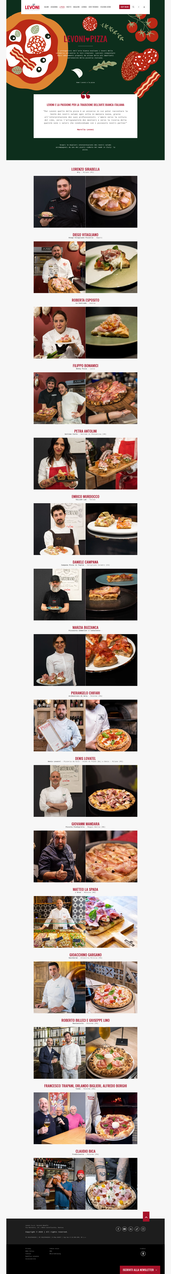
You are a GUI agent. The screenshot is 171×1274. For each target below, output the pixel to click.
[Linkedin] (130, 1229)
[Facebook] (118, 1229)
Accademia (54, 7)
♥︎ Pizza (62, 7)
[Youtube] (124, 1229)
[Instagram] (143, 1229)
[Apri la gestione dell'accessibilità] (143, 1253)
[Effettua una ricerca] (133, 7)
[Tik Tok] (137, 1229)
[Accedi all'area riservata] (144, 7)
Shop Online (125, 7)
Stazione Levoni (105, 7)
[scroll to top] (146, 1217)
